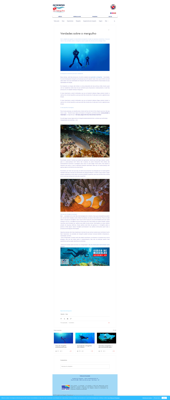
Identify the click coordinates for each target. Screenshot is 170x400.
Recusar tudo (157, 398)
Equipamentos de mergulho (89, 21)
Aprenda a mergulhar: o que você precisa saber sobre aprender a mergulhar (105, 346)
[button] (114, 21)
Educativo (62, 314)
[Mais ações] (109, 30)
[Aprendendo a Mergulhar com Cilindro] (85, 338)
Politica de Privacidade (85, 375)
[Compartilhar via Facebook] (61, 318)
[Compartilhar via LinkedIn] (67, 318)
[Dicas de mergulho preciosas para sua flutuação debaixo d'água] (63, 338)
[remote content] (85, 284)
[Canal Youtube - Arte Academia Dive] (115, 13)
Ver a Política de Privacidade (114, 398)
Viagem (100, 21)
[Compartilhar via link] (70, 318)
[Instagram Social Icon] (112, 13)
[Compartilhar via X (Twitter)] (64, 318)
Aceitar (164, 398)
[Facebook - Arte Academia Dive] (110, 13)
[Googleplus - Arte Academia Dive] (113, 13)
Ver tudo (114, 330)
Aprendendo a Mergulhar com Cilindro (84, 346)
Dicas (63, 21)
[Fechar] (168, 398)
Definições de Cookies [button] (147, 398)
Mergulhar (78, 21)
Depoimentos (70, 21)
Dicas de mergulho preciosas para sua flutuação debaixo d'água (62, 346)
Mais (106, 21)
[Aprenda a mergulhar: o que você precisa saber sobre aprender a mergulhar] (106, 338)
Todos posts (56, 21)
